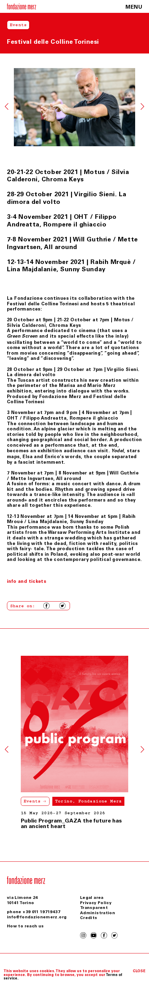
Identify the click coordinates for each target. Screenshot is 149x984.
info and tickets (26, 581)
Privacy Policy (96, 902)
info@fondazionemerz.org (37, 917)
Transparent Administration (97, 910)
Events (32, 801)
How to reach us (25, 926)
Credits (88, 917)
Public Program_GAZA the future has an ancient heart (71, 823)
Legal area (92, 897)
